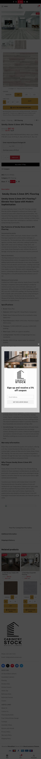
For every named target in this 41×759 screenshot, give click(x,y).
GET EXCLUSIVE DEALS (20, 402)
